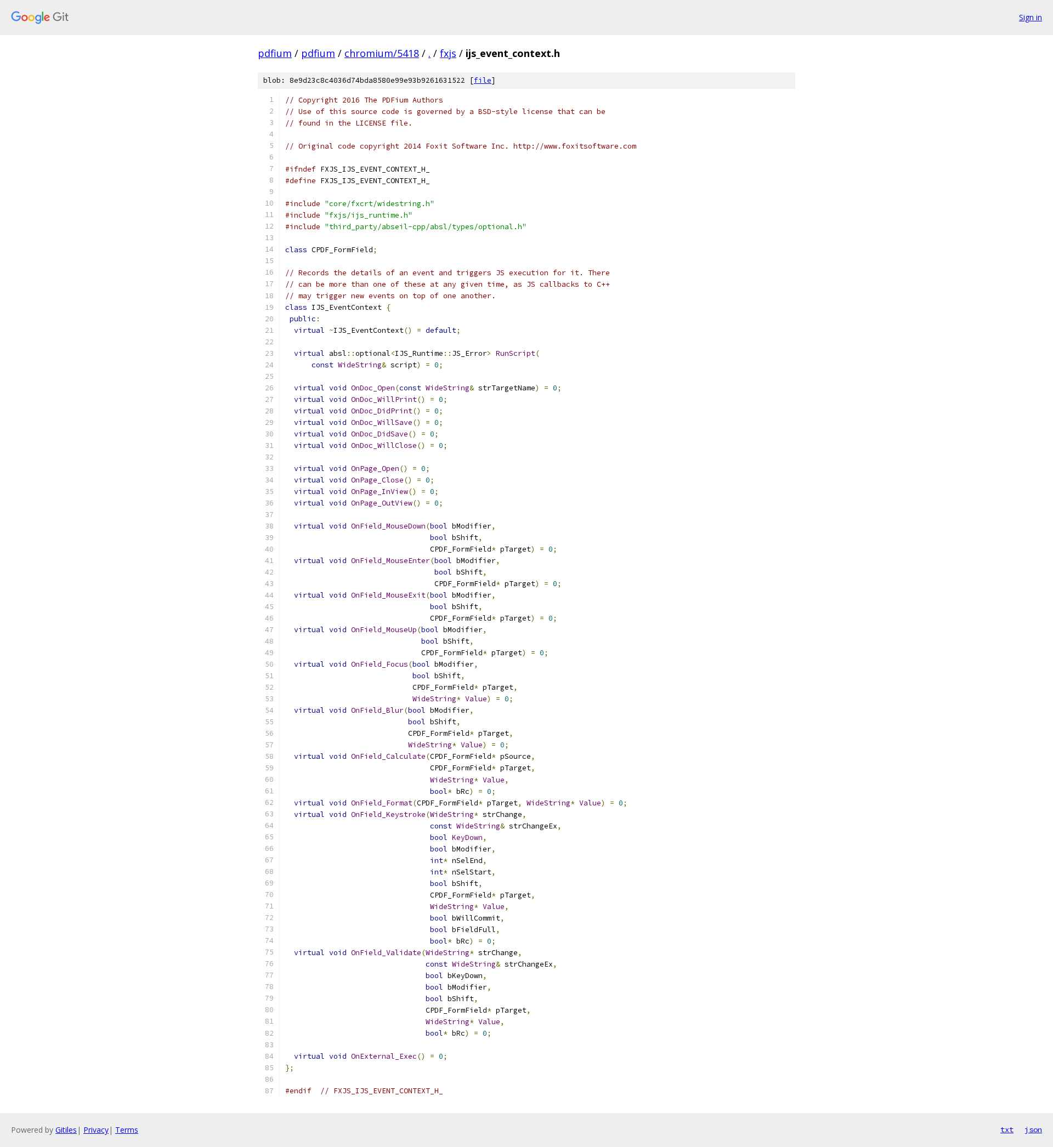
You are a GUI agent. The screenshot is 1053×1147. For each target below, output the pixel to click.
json (1033, 1129)
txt (1007, 1129)
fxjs (448, 53)
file (482, 80)
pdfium (275, 53)
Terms (126, 1130)
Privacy (96, 1130)
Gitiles (66, 1130)
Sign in (1030, 17)
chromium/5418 (381, 53)
